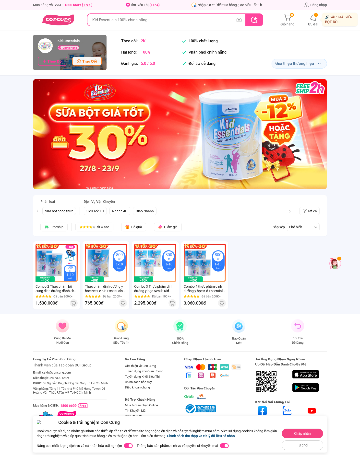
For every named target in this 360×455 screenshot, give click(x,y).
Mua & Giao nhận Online (141, 405)
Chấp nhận (302, 433)
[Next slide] (289, 211)
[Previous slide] (37, 210)
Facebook (262, 419)
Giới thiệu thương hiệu (294, 63)
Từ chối (302, 445)
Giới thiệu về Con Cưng (140, 366)
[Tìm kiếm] (254, 20)
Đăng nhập (318, 5)
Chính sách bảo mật (138, 382)
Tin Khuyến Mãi (135, 410)
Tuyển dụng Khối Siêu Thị (142, 376)
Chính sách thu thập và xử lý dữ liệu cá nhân (201, 436)
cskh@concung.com (56, 372)
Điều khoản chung (137, 387)
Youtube (312, 419)
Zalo (287, 419)
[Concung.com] (58, 20)
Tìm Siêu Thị (145, 5)
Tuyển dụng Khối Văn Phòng (144, 371)
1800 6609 (72, 5)
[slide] (180, 134)
